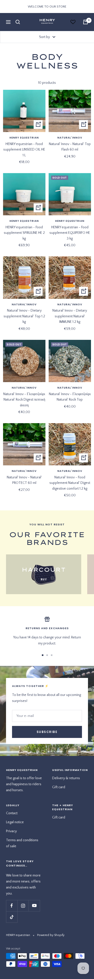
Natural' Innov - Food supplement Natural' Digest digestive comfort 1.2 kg (69, 483)
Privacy (11, 831)
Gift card (58, 787)
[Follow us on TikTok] (11, 916)
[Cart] (85, 22)
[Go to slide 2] (47, 655)
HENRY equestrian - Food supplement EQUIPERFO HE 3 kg (69, 233)
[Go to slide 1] (42, 655)
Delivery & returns (66, 778)
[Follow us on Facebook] (11, 905)
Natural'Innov (69, 138)
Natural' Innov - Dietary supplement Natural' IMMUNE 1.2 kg (69, 316)
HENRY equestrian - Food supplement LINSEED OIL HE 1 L (24, 149)
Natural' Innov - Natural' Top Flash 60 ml (70, 147)
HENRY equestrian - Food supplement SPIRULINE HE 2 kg (24, 233)
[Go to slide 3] (51, 655)
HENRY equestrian (24, 138)
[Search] (18, 22)
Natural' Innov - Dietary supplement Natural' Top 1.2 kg (24, 316)
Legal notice (15, 822)
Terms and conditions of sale (22, 843)
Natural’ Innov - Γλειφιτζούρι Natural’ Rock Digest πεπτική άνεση (24, 399)
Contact (12, 813)
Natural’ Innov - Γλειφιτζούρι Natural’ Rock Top (70, 397)
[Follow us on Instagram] (23, 905)
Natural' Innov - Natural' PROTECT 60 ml (24, 480)
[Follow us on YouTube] (34, 905)
